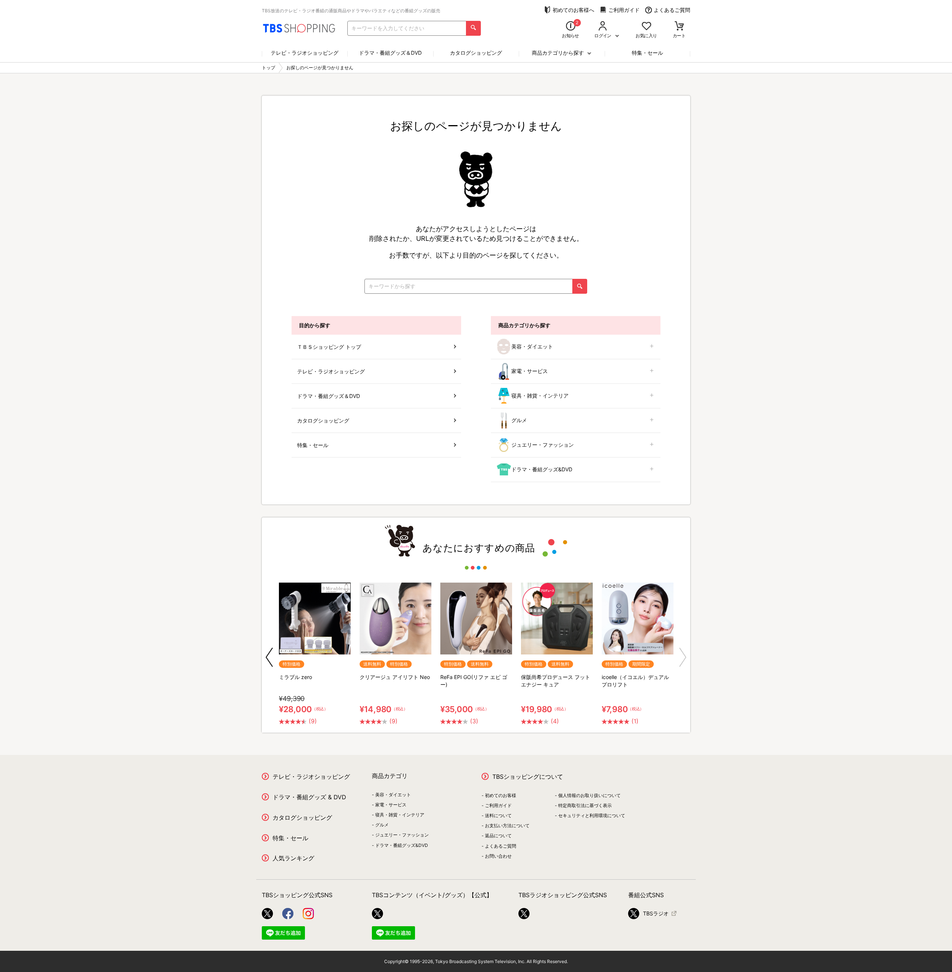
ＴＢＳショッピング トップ (329, 347)
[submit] (473, 28)
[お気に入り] (646, 26)
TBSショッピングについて (527, 776)
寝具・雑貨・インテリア (540, 395)
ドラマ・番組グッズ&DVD (541, 469)
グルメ (519, 420)
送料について (498, 815)
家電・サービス (529, 371)
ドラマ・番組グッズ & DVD (309, 797)
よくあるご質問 (672, 10)
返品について (498, 835)
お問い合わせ (498, 856)
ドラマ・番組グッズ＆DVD (390, 53)
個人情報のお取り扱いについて (589, 795)
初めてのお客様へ (573, 10)
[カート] (679, 26)
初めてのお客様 (500, 795)
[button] (269, 657)
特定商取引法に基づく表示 (585, 805)
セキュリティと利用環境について (591, 815)
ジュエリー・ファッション (542, 445)
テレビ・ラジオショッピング (304, 53)
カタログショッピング (476, 53)
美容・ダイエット (532, 346)
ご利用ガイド (624, 10)
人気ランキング (293, 858)
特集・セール (647, 53)
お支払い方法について (507, 825)
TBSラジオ (656, 913)
